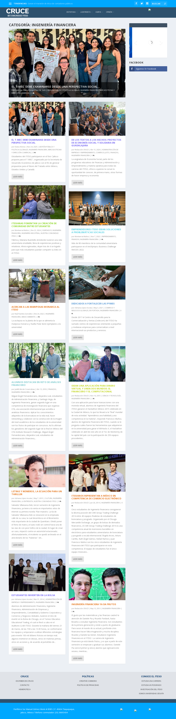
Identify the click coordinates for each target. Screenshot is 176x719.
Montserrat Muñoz (22, 230)
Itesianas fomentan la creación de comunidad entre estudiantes (34, 225)
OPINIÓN (109, 12)
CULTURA (48, 498)
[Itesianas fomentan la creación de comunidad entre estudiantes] (37, 202)
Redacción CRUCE (82, 149)
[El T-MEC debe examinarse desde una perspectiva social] (37, 119)
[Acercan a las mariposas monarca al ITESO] (37, 286)
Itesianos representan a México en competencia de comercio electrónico (96, 497)
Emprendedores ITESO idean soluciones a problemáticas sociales (96, 231)
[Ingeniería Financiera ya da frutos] (97, 584)
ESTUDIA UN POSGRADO (151, 685)
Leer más (17, 176)
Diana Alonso (28, 90)
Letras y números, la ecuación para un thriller (37, 493)
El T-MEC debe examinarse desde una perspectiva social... (56, 86)
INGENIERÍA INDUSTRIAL (31, 233)
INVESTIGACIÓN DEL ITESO (151, 689)
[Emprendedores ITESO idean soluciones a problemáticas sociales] (97, 208)
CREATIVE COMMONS (88, 681)
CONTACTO (24, 685)
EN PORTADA (71, 12)
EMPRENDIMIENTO (109, 236)
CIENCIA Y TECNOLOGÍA (111, 396)
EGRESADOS (47, 230)
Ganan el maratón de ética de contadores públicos (50, 3)
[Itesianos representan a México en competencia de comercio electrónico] (97, 473)
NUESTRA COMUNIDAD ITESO (45, 501)
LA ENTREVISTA (85, 12)
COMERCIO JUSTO (103, 152)
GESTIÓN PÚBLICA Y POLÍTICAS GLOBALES (63, 90)
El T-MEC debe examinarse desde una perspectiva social (34, 141)
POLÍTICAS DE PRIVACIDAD (88, 685)
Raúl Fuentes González (23, 314)
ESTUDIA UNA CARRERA (151, 681)
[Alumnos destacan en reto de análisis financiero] (37, 360)
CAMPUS (98, 12)
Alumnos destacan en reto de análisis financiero (36, 384)
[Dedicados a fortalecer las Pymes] (97, 282)
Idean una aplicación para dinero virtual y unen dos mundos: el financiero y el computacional (93, 388)
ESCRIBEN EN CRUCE (25, 681)
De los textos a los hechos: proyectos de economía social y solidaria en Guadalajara (96, 142)
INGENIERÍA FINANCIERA (89, 90)
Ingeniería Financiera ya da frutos (94, 604)
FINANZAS (52, 389)
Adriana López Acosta (23, 498)
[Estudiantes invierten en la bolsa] (37, 572)
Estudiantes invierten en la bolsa (33, 595)
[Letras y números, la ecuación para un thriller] (37, 470)
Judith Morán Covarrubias (25, 389)
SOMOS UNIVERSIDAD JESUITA (151, 694)
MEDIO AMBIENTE (28, 317)
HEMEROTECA (25, 689)
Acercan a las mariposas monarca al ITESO (36, 308)
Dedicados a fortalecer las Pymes (93, 303)
